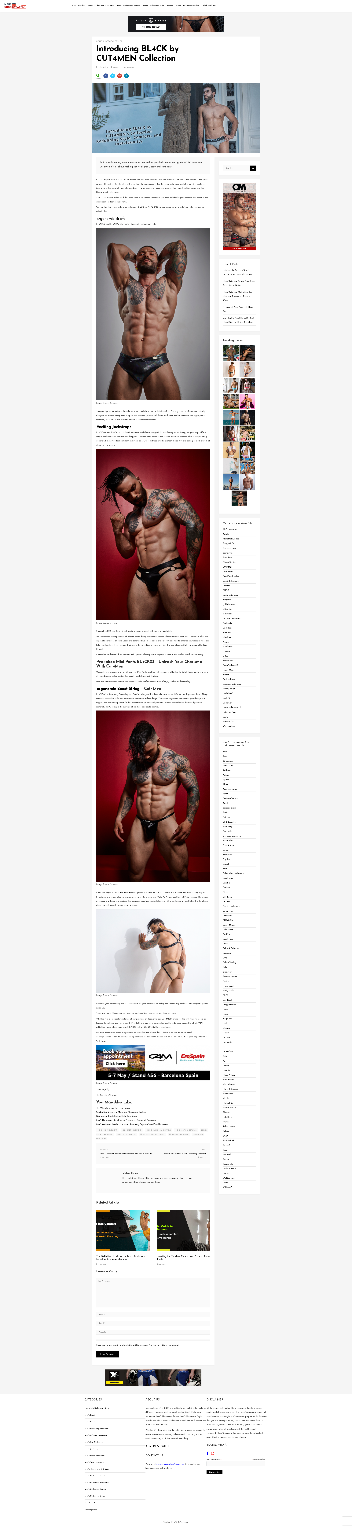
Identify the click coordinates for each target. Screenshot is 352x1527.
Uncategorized (91, 1510)
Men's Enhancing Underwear (96, 1429)
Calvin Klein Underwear (233, 874)
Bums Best (227, 558)
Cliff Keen (227, 897)
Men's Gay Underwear (94, 1442)
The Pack (227, 1155)
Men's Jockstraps (92, 1449)
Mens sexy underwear (178, 1134)
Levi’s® (226, 1066)
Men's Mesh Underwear (95, 1456)
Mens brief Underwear (131, 1130)
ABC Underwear (230, 530)
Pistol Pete (228, 1117)
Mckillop (226, 1099)
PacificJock (228, 661)
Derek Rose (228, 939)
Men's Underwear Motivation (97, 1483)
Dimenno (226, 586)
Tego (225, 1150)
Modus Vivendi (229, 1108)
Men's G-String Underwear (96, 1435)
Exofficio (226, 935)
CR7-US (226, 902)
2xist (225, 756)
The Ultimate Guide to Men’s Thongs (113, 1108)
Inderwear (227, 614)
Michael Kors (228, 1103)
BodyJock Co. (229, 544)
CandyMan (228, 878)
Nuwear (226, 651)
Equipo (226, 981)
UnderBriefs (228, 694)
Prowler (226, 1122)
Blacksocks (227, 831)
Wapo (225, 1183)
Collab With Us (209, 6)
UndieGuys (228, 703)
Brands (170, 6)
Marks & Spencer (231, 1089)
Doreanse (227, 953)
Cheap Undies (229, 562)
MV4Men (227, 637)
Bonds (225, 850)
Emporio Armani (230, 977)
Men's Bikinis (90, 1415)
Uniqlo (226, 1174)
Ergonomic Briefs (110, 219)
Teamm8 (226, 1145)
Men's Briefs (90, 1422)
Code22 (226, 888)
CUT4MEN (228, 567)
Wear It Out (228, 722)
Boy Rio (226, 860)
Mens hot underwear (126, 1134)
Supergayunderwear (232, 684)
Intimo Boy (227, 609)
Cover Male (228, 911)
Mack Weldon (229, 1075)
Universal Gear (229, 712)
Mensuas (227, 633)
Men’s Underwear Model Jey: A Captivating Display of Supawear (126, 1120)
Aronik (225, 803)
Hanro (225, 1014)
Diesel (225, 944)
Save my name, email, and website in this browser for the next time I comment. (137, 1345)
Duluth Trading (229, 963)
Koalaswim (227, 623)
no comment (129, 67)
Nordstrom (228, 647)
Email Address (214, 1459)
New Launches (78, 6)
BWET (226, 869)
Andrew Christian (230, 799)
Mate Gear (228, 1094)
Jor (224, 1047)
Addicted (227, 770)
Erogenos (227, 600)
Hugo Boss (228, 1019)
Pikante (226, 1113)
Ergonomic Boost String (118, 689)
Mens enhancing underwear (158, 1130)
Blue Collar (228, 841)
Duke (225, 967)
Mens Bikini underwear (107, 1130)
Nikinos (226, 642)
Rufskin (226, 1131)
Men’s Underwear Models (187, 6)
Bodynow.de (228, 553)
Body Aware (228, 845)
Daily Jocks (228, 572)
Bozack (226, 864)
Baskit (225, 813)
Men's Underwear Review (95, 1489)
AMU (225, 794)
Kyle (224, 1061)
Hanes (226, 1009)
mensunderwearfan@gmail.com (170, 1464)
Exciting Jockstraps (113, 427)
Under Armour (229, 1169)
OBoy (225, 656)
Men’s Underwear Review (128, 6)
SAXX (225, 1136)
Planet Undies (229, 670)
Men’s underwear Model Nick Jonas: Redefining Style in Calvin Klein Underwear (132, 1125)
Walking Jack (229, 1178)
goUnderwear (229, 605)
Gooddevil (227, 1000)
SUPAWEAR (228, 1141)
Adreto (226, 534)
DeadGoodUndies (231, 576)
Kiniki (225, 1056)
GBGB (225, 995)
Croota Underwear (231, 906)
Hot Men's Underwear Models (97, 1408)
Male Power (228, 1080)
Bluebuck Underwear (232, 836)
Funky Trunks (228, 991)
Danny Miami (229, 925)
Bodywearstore (229, 548)
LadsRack (227, 628)
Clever (225, 892)
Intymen (226, 1028)
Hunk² (225, 1024)
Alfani (225, 785)
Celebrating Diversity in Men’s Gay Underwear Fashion (121, 1112)
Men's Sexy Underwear (94, 1462)
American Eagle (230, 789)
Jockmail (226, 1038)
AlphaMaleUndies (231, 539)
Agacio (226, 780)
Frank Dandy (228, 986)
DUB (225, 958)
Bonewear (227, 855)
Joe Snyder (228, 1042)
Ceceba (226, 883)
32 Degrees (228, 761)
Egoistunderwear (230, 595)
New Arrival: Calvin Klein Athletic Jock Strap (116, 1116)
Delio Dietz (228, 930)
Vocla (225, 717)
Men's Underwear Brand (95, 1476)
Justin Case (228, 1052)
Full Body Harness (128, 893)
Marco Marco (229, 1084)
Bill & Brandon (229, 822)
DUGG (226, 590)
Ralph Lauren (229, 1127)
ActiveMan (228, 766)
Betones (226, 817)
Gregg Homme (229, 1005)
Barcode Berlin (229, 808)
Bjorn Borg (227, 827)
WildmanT (227, 1188)
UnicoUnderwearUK (232, 708)
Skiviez (226, 675)
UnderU (226, 698)
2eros (225, 752)
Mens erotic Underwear (186, 1130)
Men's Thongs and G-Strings (97, 1469)
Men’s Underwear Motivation (101, 6)
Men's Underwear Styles (109, 41)
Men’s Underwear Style (153, 6)
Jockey (226, 1033)
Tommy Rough (229, 689)
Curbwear (227, 916)
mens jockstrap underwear (152, 1134)
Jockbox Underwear (232, 619)
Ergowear (227, 972)
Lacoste (226, 1070)
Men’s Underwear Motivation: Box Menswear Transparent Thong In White (237, 296)
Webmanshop (229, 726)
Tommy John (228, 1164)
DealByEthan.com (231, 581)
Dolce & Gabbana (231, 949)
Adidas (226, 775)
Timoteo (226, 1159)
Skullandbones (229, 680)
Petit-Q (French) (230, 665)
